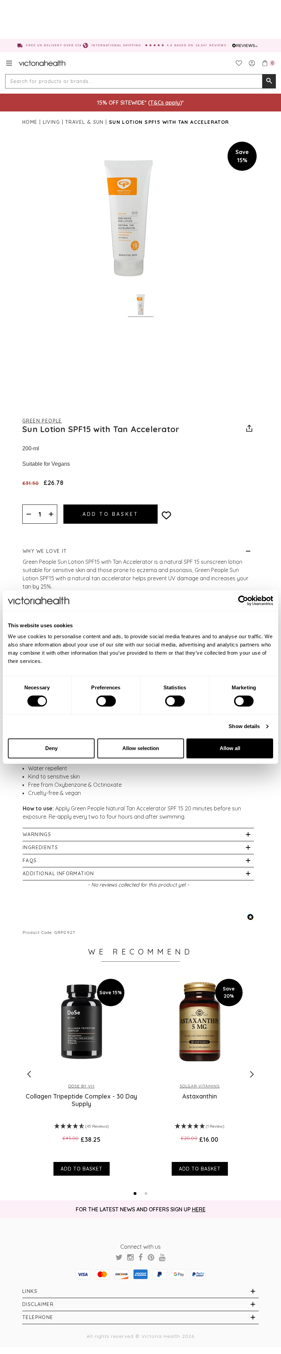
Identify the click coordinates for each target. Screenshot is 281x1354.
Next (252, 1074)
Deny (51, 748)
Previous (29, 1074)
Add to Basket (81, 1169)
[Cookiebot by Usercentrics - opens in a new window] (243, 600)
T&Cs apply (165, 102)
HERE (199, 1209)
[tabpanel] (81, 1074)
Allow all (230, 748)
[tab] (135, 1193)
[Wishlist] (239, 63)
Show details (244, 726)
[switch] (106, 701)
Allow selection (140, 748)
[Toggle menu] (9, 63)
